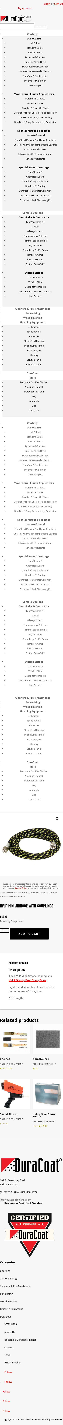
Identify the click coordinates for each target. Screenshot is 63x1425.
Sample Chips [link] (21, 888)
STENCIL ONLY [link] (35, 282)
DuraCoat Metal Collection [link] (35, 66)
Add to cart (29, 933)
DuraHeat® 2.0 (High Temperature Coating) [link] (35, 144)
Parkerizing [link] (33, 313)
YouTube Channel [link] (34, 387)
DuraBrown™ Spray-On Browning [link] (35, 117)
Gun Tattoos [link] (35, 296)
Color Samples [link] (35, 85)
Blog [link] (34, 405)
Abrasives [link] (34, 336)
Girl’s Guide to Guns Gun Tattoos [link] (35, 291)
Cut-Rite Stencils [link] (35, 277)
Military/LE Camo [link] (35, 231)
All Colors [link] (35, 43)
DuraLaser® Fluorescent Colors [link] (35, 195)
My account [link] (24, 8)
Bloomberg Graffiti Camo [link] (35, 250)
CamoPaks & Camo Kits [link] (34, 217)
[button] (40, 26)
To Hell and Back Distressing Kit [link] (35, 200)
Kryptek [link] (35, 226)
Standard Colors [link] (35, 47)
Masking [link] (34, 355)
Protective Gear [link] (34, 364)
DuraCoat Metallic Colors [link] (35, 149)
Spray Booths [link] (34, 331)
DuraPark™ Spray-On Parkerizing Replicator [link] (35, 112)
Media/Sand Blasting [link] (34, 341)
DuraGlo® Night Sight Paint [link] (35, 181)
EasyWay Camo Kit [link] (35, 221)
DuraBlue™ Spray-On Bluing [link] (35, 108)
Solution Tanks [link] (34, 359)
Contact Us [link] (34, 410)
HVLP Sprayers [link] (34, 350)
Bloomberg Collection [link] (35, 80)
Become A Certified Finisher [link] (34, 382)
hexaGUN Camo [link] (35, 259)
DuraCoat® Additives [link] (35, 62)
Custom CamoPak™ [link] (35, 264)
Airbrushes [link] (34, 327)
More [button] (33, 377)
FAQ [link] (34, 396)
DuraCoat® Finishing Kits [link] (35, 76)
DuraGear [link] (33, 373)
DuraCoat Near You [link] (34, 391)
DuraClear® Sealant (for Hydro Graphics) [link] (35, 140)
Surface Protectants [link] (35, 158)
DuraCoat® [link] (34, 38)
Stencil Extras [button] (34, 272)
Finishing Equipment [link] (33, 322)
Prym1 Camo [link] (35, 245)
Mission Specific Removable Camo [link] (35, 154)
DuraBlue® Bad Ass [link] (35, 98)
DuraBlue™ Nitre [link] (35, 103)
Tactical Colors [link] (35, 52)
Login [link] (47, 3)
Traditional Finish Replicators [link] (34, 94)
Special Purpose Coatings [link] (34, 130)
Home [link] (2, 893)
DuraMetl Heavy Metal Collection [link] (35, 71)
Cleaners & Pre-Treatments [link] (32, 308)
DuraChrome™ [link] (35, 172)
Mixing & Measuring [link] (34, 345)
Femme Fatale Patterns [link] (35, 240)
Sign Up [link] (58, 3)
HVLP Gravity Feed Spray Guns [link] (27, 980)
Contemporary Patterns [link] (35, 236)
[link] (26, 16)
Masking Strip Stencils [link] (35, 286)
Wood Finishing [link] (32, 317)
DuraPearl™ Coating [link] (35, 186)
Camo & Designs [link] (32, 212)
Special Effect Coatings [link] (34, 167)
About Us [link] (34, 401)
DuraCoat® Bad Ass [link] (35, 57)
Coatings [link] (32, 34)
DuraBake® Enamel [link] (35, 135)
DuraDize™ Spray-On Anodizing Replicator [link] (35, 122)
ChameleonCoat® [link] (35, 176)
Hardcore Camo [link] (35, 254)
